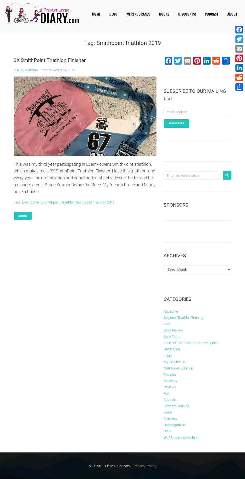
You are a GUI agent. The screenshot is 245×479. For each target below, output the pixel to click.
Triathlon (31, 70)
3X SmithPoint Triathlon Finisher (50, 60)
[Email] (239, 49)
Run (20, 70)
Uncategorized (174, 425)
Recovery (170, 381)
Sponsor (170, 400)
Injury (168, 356)
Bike (167, 324)
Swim (168, 412)
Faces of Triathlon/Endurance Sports (191, 343)
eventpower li (32, 202)
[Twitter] (239, 39)
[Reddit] (239, 77)
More (22, 215)
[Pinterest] (239, 58)
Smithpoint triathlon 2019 (95, 202)
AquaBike (171, 311)
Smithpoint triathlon (60, 202)
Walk (167, 431)
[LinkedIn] (239, 68)
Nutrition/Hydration (178, 368)
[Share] (239, 87)
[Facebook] (239, 29)
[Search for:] (192, 175)
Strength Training (176, 406)
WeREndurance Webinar (182, 438)
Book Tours (172, 337)
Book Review (173, 330)
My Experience (174, 362)
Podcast (170, 374)
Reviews (170, 387)
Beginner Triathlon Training (183, 317)
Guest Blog (172, 349)
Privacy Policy (145, 466)
